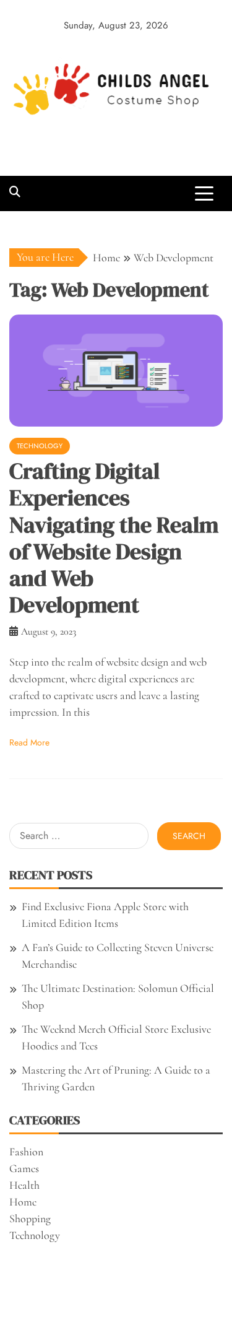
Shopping (30, 1218)
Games (24, 1168)
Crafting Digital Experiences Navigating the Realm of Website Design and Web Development (113, 538)
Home (23, 1202)
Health (24, 1185)
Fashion (26, 1151)
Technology (39, 446)
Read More (29, 742)
